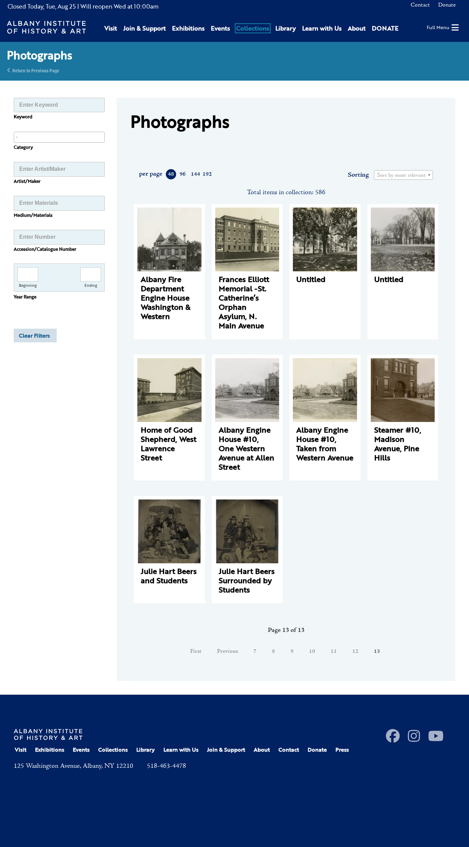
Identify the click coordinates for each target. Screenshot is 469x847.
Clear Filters (34, 335)
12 (355, 651)
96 (183, 174)
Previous (227, 651)
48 (171, 174)
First (196, 651)
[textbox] (403, 175)
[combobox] (59, 137)
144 (195, 174)
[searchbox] (59, 137)
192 (207, 174)
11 (334, 651)
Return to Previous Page (35, 70)
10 (312, 651)
